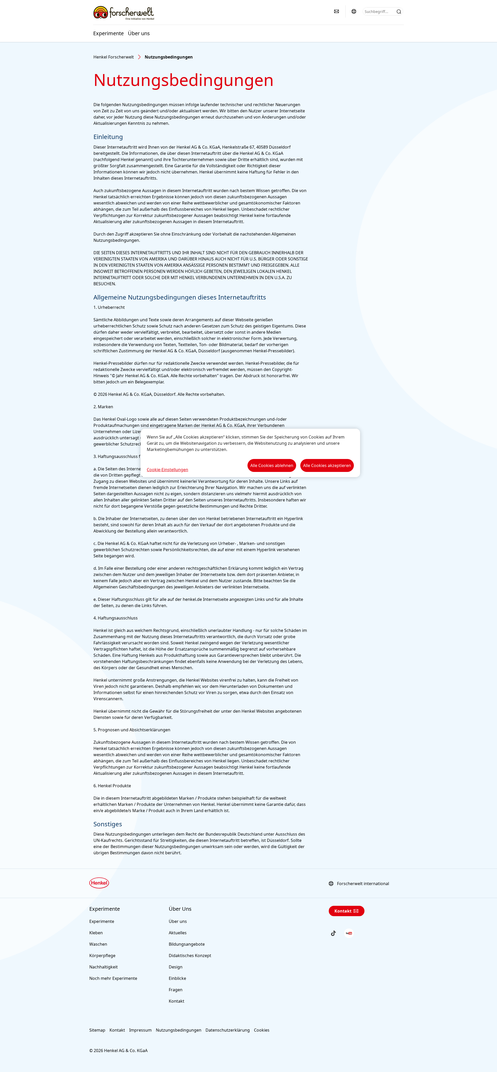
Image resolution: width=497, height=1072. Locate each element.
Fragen (175, 990)
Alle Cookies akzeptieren (327, 465)
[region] (250, 453)
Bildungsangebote (187, 944)
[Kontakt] (336, 11)
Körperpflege (102, 955)
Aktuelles (178, 933)
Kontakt (176, 1001)
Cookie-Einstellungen (167, 469)
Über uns (139, 33)
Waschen (98, 944)
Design (175, 967)
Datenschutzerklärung (228, 1030)
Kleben (96, 933)
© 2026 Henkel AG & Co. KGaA (118, 1050)
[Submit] (399, 12)
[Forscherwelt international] (354, 11)
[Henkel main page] (123, 12)
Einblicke (177, 978)
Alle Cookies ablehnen (271, 465)
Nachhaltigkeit (103, 967)
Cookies (261, 1030)
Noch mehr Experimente (113, 978)
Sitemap (97, 1030)
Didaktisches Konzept (190, 955)
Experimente (108, 33)
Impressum (140, 1030)
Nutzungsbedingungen (178, 1030)
